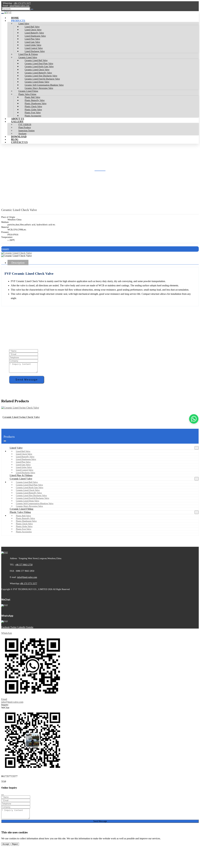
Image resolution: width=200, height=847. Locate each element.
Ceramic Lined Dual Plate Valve (29, 485)
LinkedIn (21, 627)
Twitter (13, 627)
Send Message (26, 379)
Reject (15, 844)
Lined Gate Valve (23, 464)
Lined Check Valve (24, 454)
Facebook (5, 627)
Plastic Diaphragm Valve (26, 521)
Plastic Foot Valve (23, 529)
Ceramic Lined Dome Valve (27, 501)
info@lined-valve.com (19, 6)
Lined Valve (16, 447)
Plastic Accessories (33, 116)
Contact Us (19, 142)
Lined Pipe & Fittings (21, 475)
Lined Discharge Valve (25, 472)
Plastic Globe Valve (24, 526)
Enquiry (5, 249)
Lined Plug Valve (23, 462)
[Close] (2, 794)
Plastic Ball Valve (23, 515)
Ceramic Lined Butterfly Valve (29, 493)
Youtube (29, 627)
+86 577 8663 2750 (23, 565)
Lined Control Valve (24, 470)
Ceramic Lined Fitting (21, 509)
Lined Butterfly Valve (25, 456)
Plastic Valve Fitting (20, 512)
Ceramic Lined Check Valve (28, 490)
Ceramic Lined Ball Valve (27, 482)
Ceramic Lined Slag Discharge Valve (31, 495)
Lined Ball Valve (23, 451)
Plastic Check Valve (24, 523)
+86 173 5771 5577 (22, 3)
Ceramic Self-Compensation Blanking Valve (34, 503)
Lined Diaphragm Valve (26, 459)
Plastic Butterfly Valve (25, 518)
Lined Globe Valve (24, 467)
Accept (5, 844)
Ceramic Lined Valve (21, 478)
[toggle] (2, 13)
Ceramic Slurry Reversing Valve (29, 506)
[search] (32, 9)
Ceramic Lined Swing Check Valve (21, 417)
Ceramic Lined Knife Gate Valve (29, 487)
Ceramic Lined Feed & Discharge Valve (32, 498)
